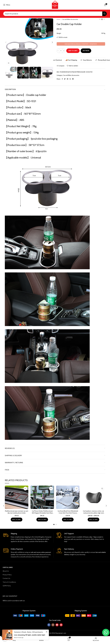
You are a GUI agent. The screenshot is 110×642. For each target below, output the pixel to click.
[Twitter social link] (64, 79)
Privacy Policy (7, 575)
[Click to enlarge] (8, 63)
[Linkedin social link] (70, 79)
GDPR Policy (7, 586)
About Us (6, 571)
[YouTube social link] (57, 624)
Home (59, 19)
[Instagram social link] (53, 624)
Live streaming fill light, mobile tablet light (29, 635)
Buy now (86, 50)
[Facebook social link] (62, 79)
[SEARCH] (104, 13)
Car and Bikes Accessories (70, 19)
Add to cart (72, 50)
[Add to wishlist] (25, 488)
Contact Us (6, 578)
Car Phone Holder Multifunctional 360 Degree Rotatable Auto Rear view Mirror (42, 513)
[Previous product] (100, 19)
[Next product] (104, 19)
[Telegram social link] (73, 79)
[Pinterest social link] (67, 79)
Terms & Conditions (9, 582)
